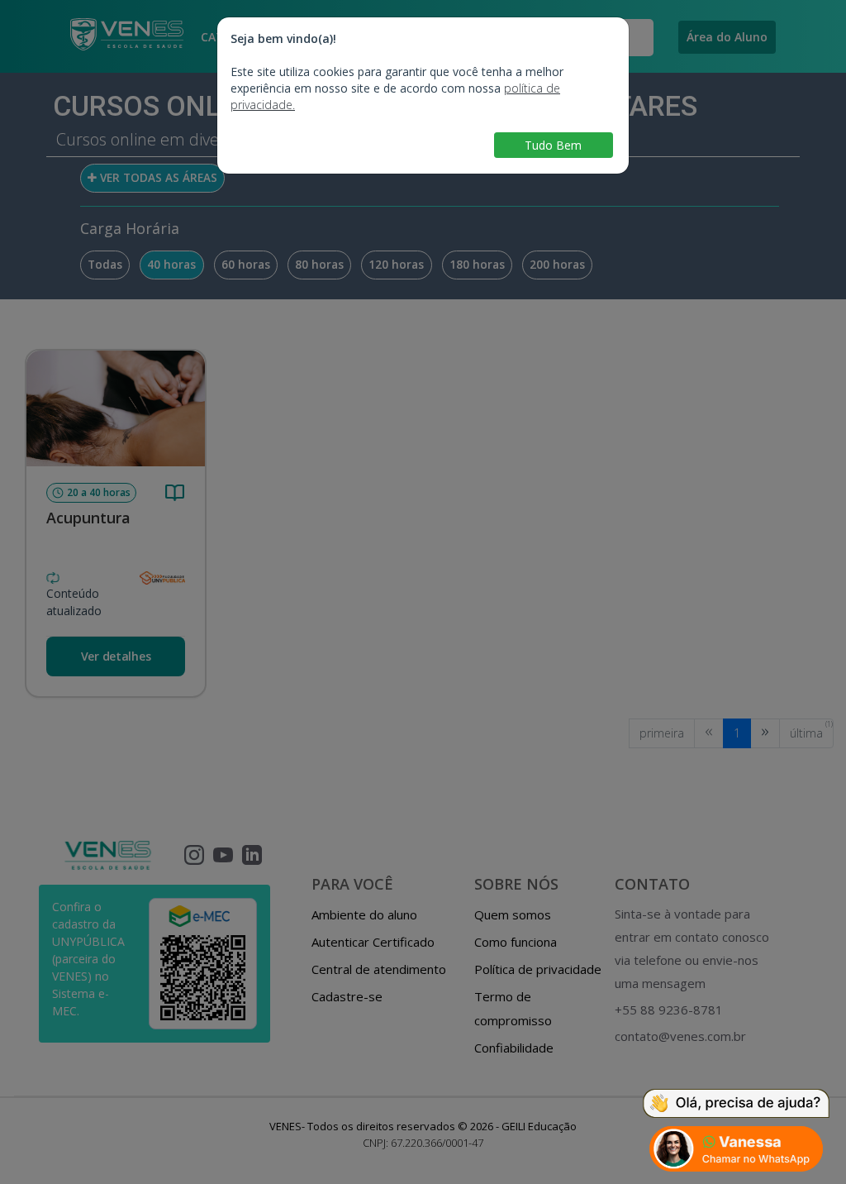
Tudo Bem (553, 145)
